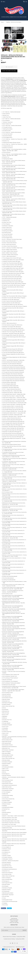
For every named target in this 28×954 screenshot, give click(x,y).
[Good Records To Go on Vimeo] (17, 943)
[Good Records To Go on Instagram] (14, 943)
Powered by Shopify (20, 946)
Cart (26, 1)
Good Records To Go (10, 946)
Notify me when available (9, 70)
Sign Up (24, 930)
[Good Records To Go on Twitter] (10, 943)
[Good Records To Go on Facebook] (12, 943)
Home (2, 22)
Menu (4, 1)
